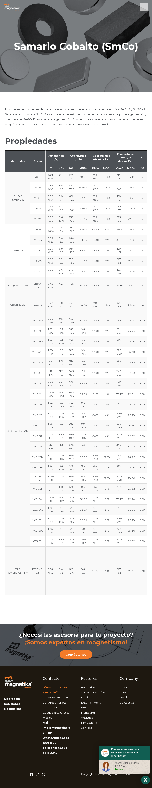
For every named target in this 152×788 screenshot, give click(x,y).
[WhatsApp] (43, 774)
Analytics (87, 717)
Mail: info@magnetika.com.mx (56, 727)
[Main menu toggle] (144, 7)
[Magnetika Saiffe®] (12, 7)
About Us (126, 687)
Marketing (88, 712)
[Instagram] (37, 774)
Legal (123, 697)
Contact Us (127, 702)
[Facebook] (31, 774)
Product (86, 707)
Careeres (126, 692)
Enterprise (88, 687)
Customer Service (93, 692)
